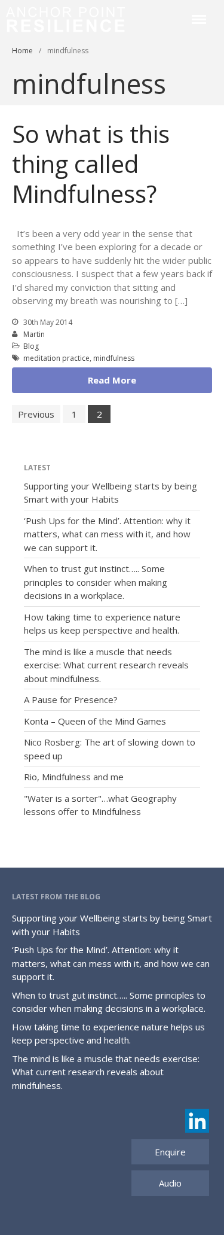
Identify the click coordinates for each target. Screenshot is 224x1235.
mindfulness (113, 358)
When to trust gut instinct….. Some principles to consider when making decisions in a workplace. (95, 581)
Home (22, 50)
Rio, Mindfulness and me (74, 777)
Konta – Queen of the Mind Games (95, 721)
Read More (112, 380)
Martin (34, 334)
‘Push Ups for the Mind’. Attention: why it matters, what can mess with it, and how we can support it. (107, 534)
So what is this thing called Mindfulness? (91, 163)
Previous (36, 414)
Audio (170, 1183)
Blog (31, 346)
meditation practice (56, 358)
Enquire (170, 1152)
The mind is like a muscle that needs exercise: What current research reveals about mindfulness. (106, 665)
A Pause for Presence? (71, 699)
